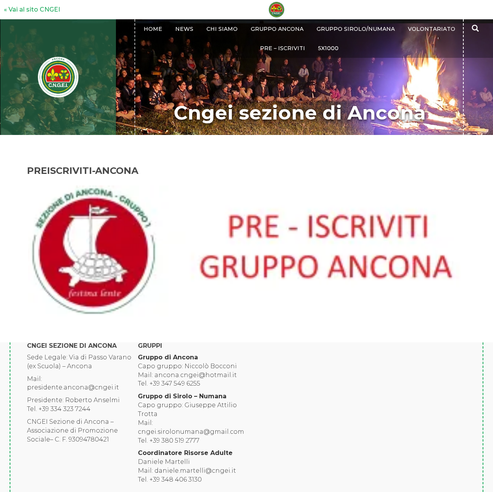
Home (153, 28)
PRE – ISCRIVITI (282, 48)
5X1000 (328, 48)
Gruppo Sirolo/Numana (356, 28)
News (184, 28)
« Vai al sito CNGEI (32, 9)
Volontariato (431, 28)
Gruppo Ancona (277, 28)
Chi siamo (222, 28)
